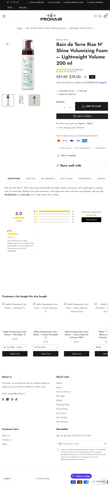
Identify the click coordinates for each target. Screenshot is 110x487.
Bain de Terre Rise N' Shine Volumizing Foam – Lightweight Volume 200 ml (59, 28)
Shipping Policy (63, 404)
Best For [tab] (30, 178)
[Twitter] (8, 2)
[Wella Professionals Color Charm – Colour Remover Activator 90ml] (76, 316)
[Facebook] (11, 2)
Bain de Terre (62, 40)
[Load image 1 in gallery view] (8, 100)
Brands (59, 400)
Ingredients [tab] (84, 178)
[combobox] (15, 347)
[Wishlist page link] (95, 16)
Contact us (6, 439)
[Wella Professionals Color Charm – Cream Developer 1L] (45, 316)
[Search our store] (100, 16)
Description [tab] (14, 178)
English (7, 478)
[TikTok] (17, 2)
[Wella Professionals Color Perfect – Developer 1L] (15, 316)
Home (19, 28)
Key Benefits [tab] (47, 178)
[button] (82, 165)
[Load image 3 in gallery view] (34, 100)
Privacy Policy (62, 408)
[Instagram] (14, 2)
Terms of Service (63, 391)
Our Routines (62, 421)
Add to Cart (15, 353)
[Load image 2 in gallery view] (21, 100)
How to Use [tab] (66, 178)
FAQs (4, 444)
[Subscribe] (104, 444)
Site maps (60, 396)
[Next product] (106, 329)
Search (59, 383)
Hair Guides (61, 417)
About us (6, 435)
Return (59, 387)
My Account (61, 413)
